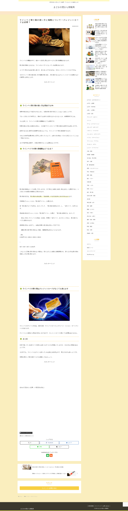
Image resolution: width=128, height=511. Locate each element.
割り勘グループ (30, 435)
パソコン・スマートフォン (26, 432)
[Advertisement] (49, 92)
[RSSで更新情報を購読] (51, 455)
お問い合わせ (106, 506)
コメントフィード (91, 251)
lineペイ (23, 435)
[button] (59, 446)
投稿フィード (90, 247)
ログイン (89, 244)
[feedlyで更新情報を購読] (47, 455)
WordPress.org (90, 254)
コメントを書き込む (49, 488)
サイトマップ (98, 506)
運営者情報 (91, 506)
